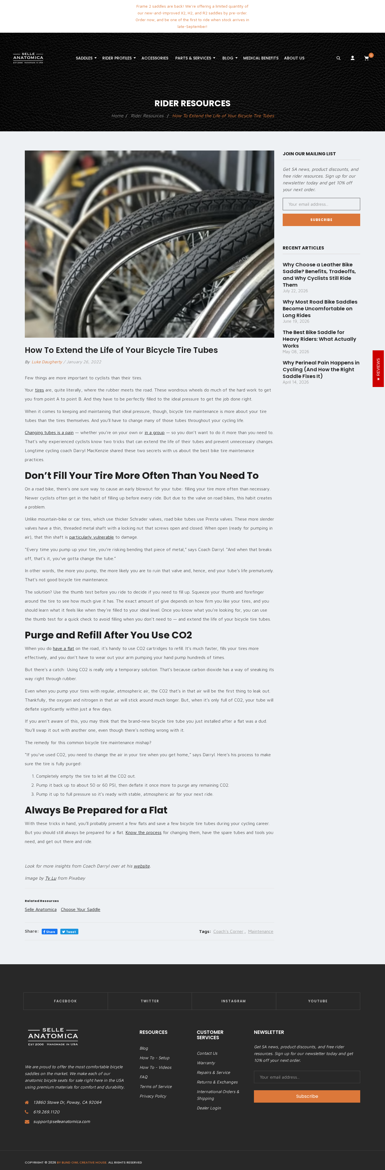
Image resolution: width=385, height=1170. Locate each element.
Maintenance (260, 931)
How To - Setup (154, 1057)
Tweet (70, 932)
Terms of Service (156, 1086)
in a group (155, 432)
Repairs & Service (213, 1072)
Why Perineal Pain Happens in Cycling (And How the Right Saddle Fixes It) (321, 369)
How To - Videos (155, 1067)
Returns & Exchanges (217, 1082)
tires (39, 389)
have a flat (63, 648)
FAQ (143, 1076)
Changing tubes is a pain (49, 432)
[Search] (338, 58)
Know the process (143, 832)
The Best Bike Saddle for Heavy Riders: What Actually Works (319, 339)
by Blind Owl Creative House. (82, 1162)
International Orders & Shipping (218, 1095)
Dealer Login (209, 1107)
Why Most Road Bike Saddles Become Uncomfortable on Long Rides (320, 308)
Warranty (206, 1062)
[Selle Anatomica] (28, 58)
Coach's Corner (228, 931)
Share (50, 932)
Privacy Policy (153, 1096)
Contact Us (207, 1053)
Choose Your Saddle (80, 909)
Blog (144, 1048)
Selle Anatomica (41, 909)
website (142, 865)
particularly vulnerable (91, 536)
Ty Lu (50, 878)
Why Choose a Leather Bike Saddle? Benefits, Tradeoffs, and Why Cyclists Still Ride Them (319, 274)
